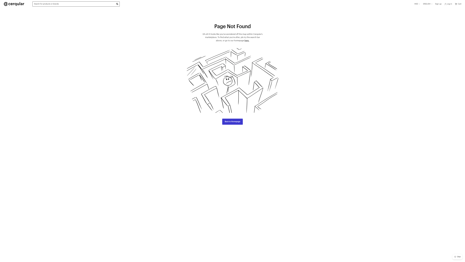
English (426, 4)
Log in (449, 4)
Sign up (438, 4)
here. (246, 41)
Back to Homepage (232, 122)
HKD (416, 4)
